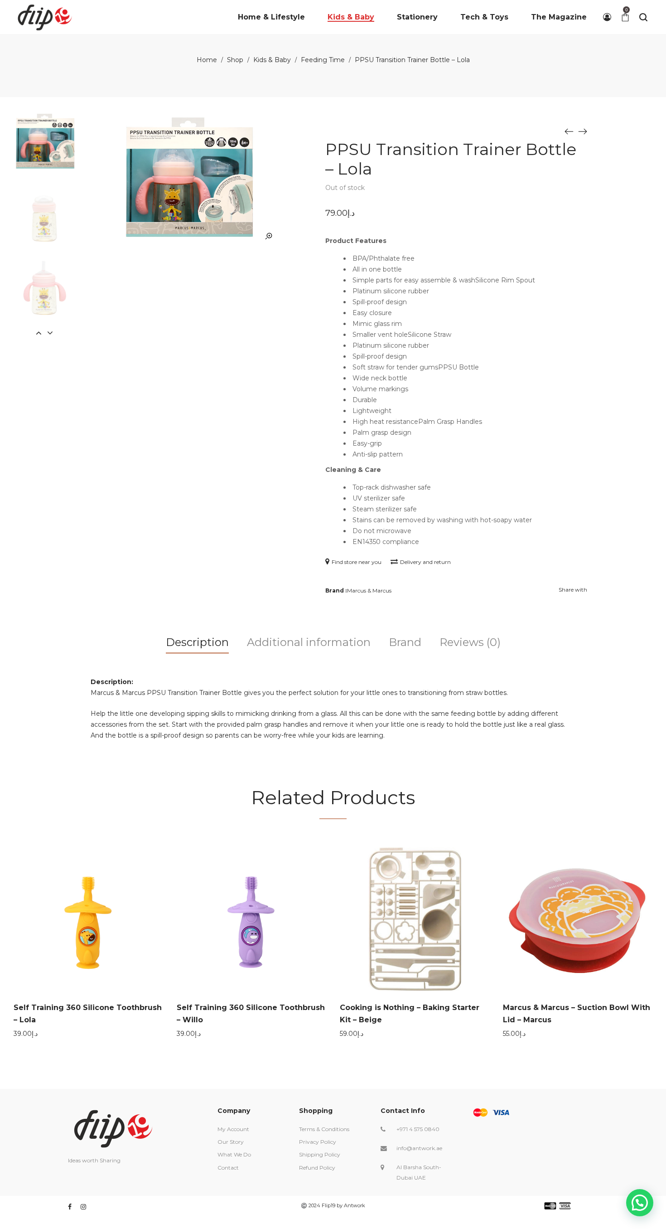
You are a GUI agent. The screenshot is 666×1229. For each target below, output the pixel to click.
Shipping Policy (319, 1154)
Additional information (309, 642)
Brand (405, 642)
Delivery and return (425, 562)
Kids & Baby (272, 60)
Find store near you (356, 562)
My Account (233, 1129)
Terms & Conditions (324, 1129)
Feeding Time (323, 60)
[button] (639, 1202)
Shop (235, 60)
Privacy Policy (317, 1141)
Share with (573, 589)
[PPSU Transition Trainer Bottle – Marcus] (569, 131)
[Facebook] (70, 1207)
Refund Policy (317, 1167)
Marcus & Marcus (369, 590)
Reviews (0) (470, 642)
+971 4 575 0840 (417, 1129)
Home (207, 60)
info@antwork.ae (419, 1148)
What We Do (234, 1154)
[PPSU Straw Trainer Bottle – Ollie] (582, 131)
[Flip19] (45, 17)
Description (197, 642)
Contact (228, 1167)
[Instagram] (83, 1207)
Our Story (230, 1141)
